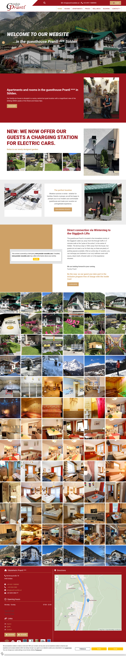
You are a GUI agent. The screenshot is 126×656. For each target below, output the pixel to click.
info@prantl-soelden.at (71, 3)
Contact (115, 9)
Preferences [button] (38, 650)
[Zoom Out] (56, 580)
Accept (115, 649)
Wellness (97, 9)
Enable (36, 259)
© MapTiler (102, 629)
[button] (12, 106)
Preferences (83, 649)
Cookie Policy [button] (68, 648)
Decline (99, 649)
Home (60, 9)
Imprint (9, 624)
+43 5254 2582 (12, 587)
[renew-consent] (2, 654)
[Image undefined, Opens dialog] (101, 98)
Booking (106, 9)
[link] (116, 9)
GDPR (8, 627)
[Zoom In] (56, 577)
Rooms (67, 9)
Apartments (77, 9)
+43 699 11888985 (89, 3)
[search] (44, 3)
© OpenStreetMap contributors (113, 629)
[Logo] (16, 6)
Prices (87, 9)
